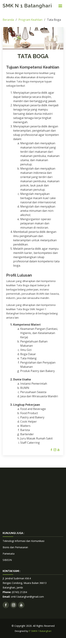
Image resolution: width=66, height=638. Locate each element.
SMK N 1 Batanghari (27, 6)
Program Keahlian (30, 20)
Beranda (8, 20)
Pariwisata (8, 553)
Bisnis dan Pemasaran (15, 547)
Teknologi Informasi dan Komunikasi (23, 541)
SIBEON (7, 560)
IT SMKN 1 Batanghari (40, 631)
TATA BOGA (33, 56)
